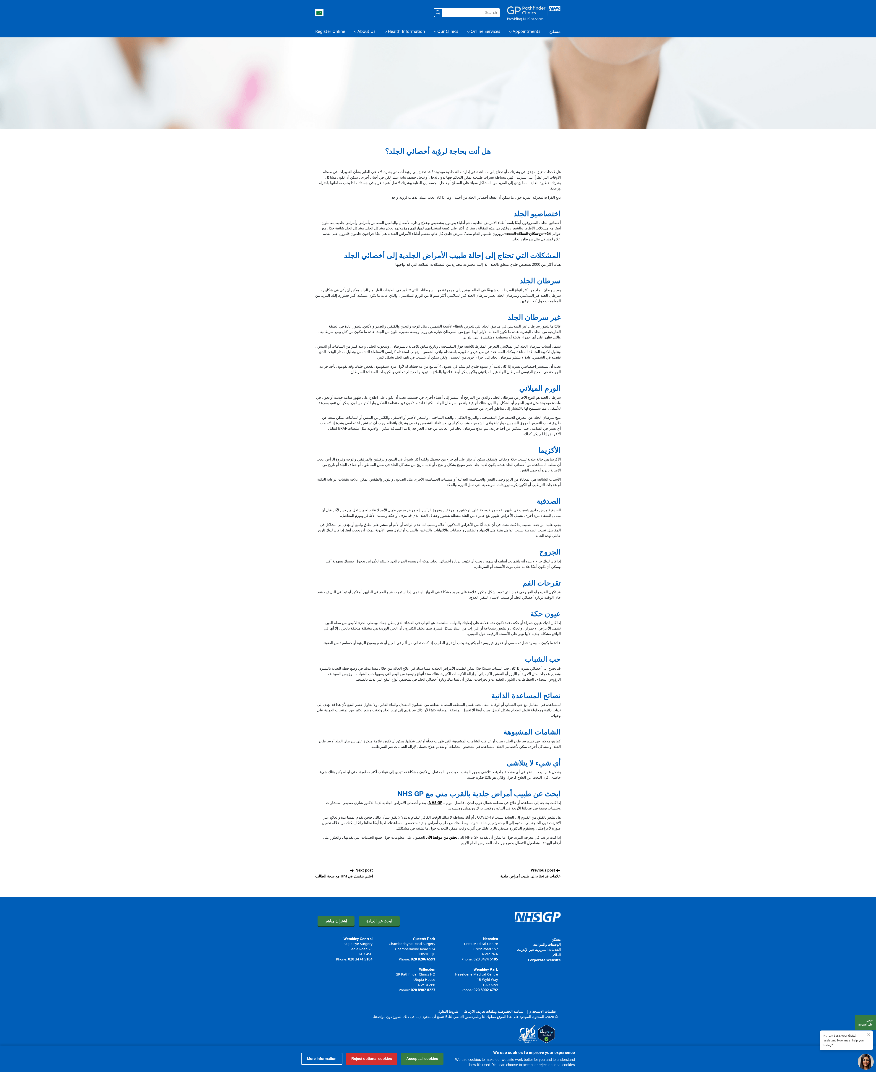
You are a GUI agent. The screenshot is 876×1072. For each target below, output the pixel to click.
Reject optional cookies (371, 1059)
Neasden (490, 939)
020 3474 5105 (486, 959)
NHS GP (435, 802)
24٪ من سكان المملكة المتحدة (527, 233)
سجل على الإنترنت (865, 1022)
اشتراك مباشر (336, 921)
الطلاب (556, 954)
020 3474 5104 (360, 959)
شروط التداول (448, 1011)
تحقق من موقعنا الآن (441, 837)
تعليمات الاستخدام (542, 1011)
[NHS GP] (534, 12)
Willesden (427, 969)
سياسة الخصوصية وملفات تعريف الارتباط (494, 1011)
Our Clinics (447, 31)
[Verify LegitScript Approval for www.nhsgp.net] (546, 1033)
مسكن (555, 31)
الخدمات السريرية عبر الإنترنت (539, 949)
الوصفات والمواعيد (547, 944)
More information (321, 1059)
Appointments (526, 31)
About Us (366, 31)
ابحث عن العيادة (379, 921)
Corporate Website (544, 960)
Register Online (330, 31)
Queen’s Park (424, 939)
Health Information (406, 31)
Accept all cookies (422, 1059)
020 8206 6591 (423, 959)
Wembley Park (486, 969)
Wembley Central (358, 939)
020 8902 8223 (423, 990)
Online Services (485, 31)
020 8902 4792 (486, 990)
